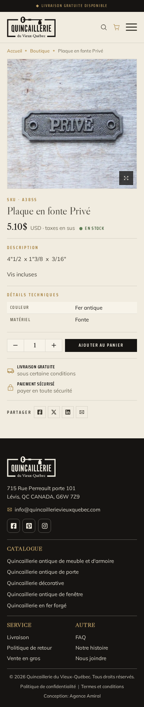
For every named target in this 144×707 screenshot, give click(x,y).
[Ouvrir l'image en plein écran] (126, 178)
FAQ (80, 637)
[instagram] (44, 526)
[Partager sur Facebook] (40, 412)
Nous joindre (90, 658)
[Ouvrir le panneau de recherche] (103, 27)
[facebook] (13, 526)
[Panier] (116, 27)
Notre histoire (91, 647)
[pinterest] (28, 526)
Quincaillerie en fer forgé (36, 605)
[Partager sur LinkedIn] (68, 412)
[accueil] (31, 27)
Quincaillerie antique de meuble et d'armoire (60, 561)
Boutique (40, 51)
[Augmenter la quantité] (53, 345)
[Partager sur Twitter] (54, 412)
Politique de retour (29, 647)
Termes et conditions (102, 686)
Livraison (18, 637)
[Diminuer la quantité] (15, 345)
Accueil (14, 51)
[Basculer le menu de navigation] (131, 27)
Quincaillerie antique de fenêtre (45, 594)
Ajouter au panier (101, 345)
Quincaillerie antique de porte (43, 571)
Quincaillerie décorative (35, 583)
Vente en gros (23, 658)
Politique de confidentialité (48, 686)
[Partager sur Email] (82, 412)
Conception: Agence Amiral (72, 696)
